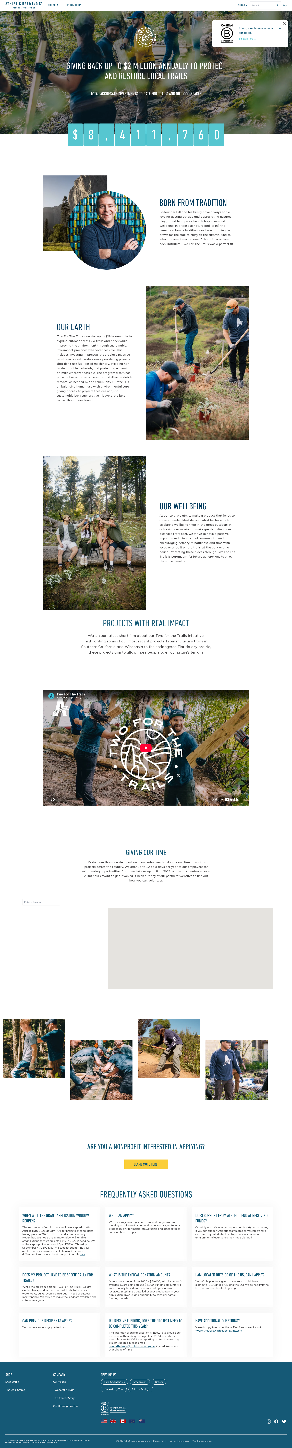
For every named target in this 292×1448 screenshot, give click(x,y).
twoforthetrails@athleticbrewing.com (132, 1346)
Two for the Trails (63, 1389)
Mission (241, 5)
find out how (246, 39)
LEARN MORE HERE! (146, 1164)
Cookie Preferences (179, 1441)
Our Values (59, 1381)
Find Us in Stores (73, 5)
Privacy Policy (46, 1442)
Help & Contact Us (114, 1381)
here (82, 1254)
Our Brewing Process (65, 1406)
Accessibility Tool (113, 1389)
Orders (159, 1381)
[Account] (285, 5)
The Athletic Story (64, 1398)
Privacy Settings (141, 1389)
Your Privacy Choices (202, 1441)
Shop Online (53, 5)
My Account (139, 1381)
